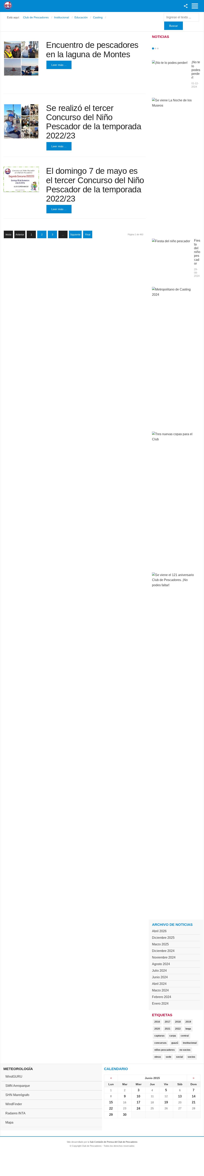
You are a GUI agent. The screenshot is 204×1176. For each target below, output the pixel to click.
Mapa (9, 1122)
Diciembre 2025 (163, 937)
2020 (157, 1028)
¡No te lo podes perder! (195, 69)
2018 (178, 1021)
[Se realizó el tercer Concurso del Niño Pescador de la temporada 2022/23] (21, 121)
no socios (184, 1050)
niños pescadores (164, 1050)
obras (157, 1056)
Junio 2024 (160, 977)
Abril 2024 (159, 983)
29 (111, 1114)
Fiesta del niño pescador (197, 252)
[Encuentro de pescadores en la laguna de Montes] (21, 58)
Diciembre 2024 (163, 951)
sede (168, 1056)
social (179, 1056)
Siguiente (75, 234)
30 (125, 1114)
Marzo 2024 (160, 990)
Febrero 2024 (161, 997)
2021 (167, 1028)
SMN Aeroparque (17, 1085)
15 (111, 1102)
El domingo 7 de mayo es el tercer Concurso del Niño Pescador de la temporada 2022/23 (95, 184)
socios (191, 1056)
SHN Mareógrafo (17, 1095)
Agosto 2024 (161, 964)
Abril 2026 (159, 931)
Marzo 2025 (160, 944)
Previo (161, 48)
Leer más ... (59, 64)
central (185, 1035)
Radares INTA (15, 1113)
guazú (174, 1043)
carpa (172, 1035)
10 (138, 1096)
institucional (190, 1043)
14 (193, 1096)
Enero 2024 (160, 1003)
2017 (167, 1021)
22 (111, 1108)
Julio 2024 (159, 970)
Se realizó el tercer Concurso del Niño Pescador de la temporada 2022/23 (93, 121)
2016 (157, 1021)
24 (138, 1108)
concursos (160, 1043)
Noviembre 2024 (164, 957)
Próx (165, 48)
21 (193, 1102)
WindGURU (13, 1076)
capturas (159, 1035)
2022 (178, 1028)
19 (166, 1102)
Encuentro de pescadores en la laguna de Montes (92, 49)
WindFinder (13, 1104)
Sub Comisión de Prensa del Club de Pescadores (113, 1142)
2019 (188, 1021)
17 (138, 1102)
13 (180, 1096)
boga (188, 1028)
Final (87, 234)
